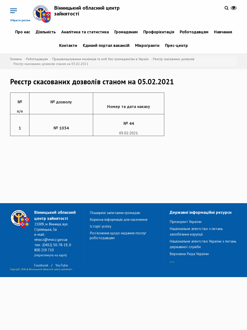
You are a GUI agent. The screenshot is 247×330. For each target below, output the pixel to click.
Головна (16, 59)
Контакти (68, 45)
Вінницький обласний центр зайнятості (87, 10)
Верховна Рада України (189, 253)
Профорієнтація (158, 32)
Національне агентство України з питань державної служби (203, 244)
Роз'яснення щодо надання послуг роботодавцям (118, 235)
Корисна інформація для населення (118, 219)
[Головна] (43, 14)
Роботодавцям (194, 32)
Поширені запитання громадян (115, 212)
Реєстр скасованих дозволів (173, 59)
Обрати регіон (20, 20)
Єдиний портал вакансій (106, 45)
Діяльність (46, 32)
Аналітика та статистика (85, 32)
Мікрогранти (147, 45)
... (172, 259)
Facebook (41, 265)
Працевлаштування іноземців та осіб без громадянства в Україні (100, 59)
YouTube (61, 265)
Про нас (22, 32)
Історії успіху (100, 226)
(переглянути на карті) (50, 255)
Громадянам (126, 32)
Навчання (223, 32)
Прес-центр (176, 45)
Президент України (185, 221)
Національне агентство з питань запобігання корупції (196, 231)
